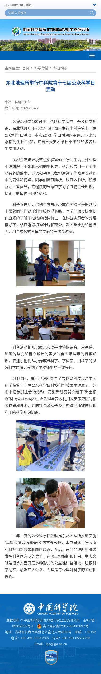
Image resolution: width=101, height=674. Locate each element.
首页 (25, 68)
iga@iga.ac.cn (56, 644)
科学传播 (41, 68)
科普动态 (60, 68)
